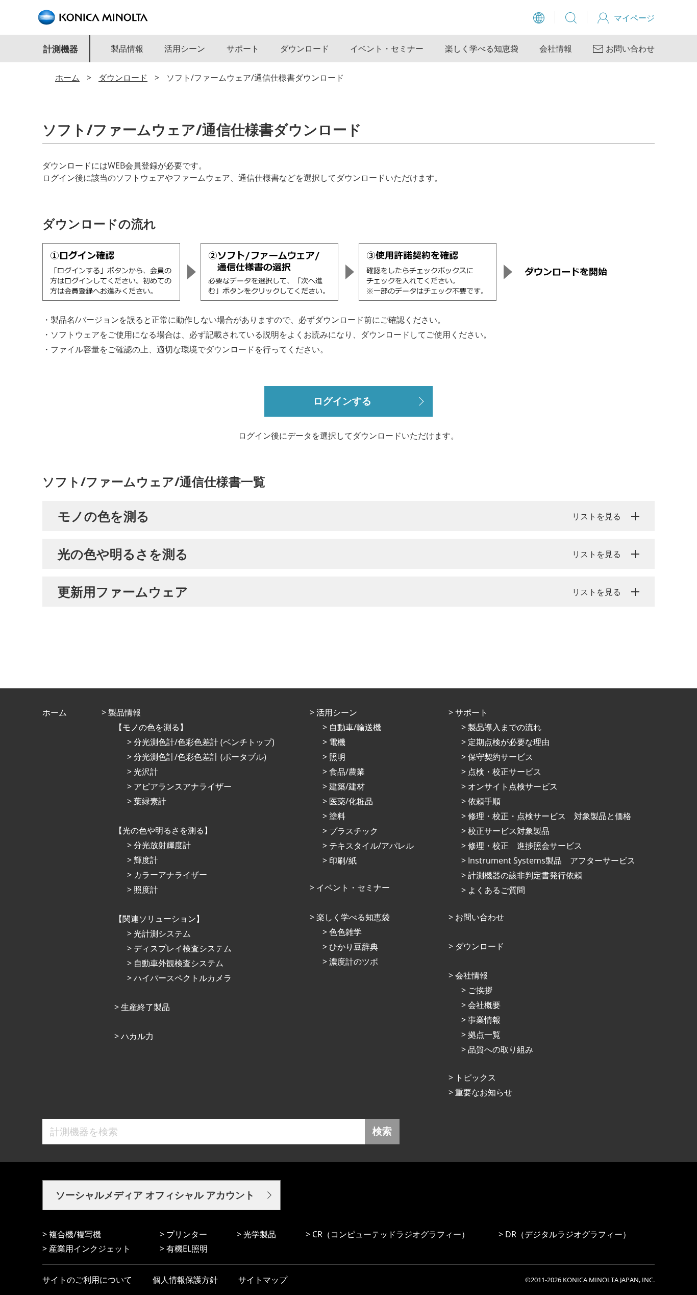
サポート (243, 48)
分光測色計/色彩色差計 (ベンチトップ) (204, 742)
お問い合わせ (479, 917)
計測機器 (60, 49)
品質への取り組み (500, 1049)
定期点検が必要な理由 (509, 742)
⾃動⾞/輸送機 (355, 727)
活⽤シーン (336, 712)
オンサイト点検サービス (513, 786)
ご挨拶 (480, 990)
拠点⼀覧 (484, 1034)
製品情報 (127, 48)
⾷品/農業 (347, 771)
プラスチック (353, 830)
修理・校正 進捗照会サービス (525, 845)
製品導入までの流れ (504, 727)
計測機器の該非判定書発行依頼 (525, 875)
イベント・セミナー (387, 48)
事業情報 (484, 1019)
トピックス (475, 1077)
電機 (337, 742)
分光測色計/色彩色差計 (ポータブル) (200, 756)
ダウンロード (304, 48)
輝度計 (146, 860)
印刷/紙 (343, 860)
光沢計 (146, 771)
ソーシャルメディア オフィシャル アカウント (155, 1195)
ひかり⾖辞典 (353, 946)
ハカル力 (137, 1036)
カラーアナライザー (170, 874)
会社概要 (484, 1005)
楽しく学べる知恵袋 (481, 48)
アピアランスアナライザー (183, 786)
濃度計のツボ (353, 961)
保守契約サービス (500, 756)
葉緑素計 (150, 801)
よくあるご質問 (496, 890)
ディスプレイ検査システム (183, 948)
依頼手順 (484, 801)
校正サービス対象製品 (509, 830)
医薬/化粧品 (351, 801)
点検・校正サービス (504, 771)
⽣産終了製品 (145, 1007)
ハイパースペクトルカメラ (183, 978)
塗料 (337, 816)
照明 (337, 756)
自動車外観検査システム (178, 963)
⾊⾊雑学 (345, 932)
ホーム (67, 77)
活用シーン (184, 48)
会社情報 (555, 48)
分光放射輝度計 (162, 845)
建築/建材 (347, 786)
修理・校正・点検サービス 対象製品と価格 (549, 816)
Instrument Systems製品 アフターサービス (551, 860)
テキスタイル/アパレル (371, 845)
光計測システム (162, 933)
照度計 (146, 889)
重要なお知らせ (483, 1092)
